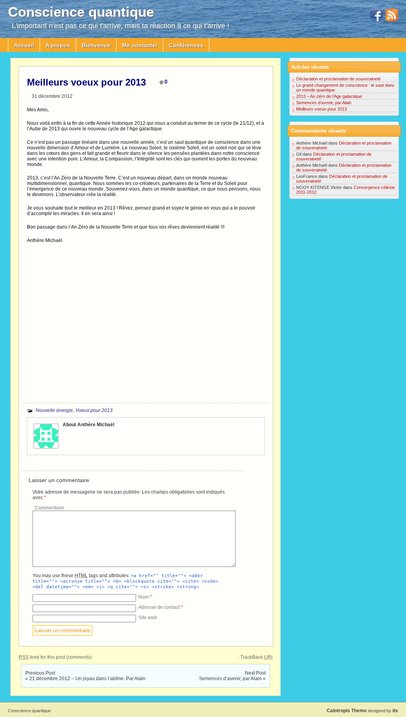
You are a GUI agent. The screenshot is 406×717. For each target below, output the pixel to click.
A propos (58, 45)
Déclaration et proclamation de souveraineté (338, 78)
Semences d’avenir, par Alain (230, 678)
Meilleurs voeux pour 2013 (86, 82)
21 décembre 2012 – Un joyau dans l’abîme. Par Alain (87, 678)
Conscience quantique (81, 11)
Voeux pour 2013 (94, 410)
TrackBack (256, 657)
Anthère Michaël (95, 424)
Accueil (24, 45)
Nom (145, 597)
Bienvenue (96, 45)
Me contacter (139, 45)
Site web (147, 617)
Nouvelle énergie (54, 410)
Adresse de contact (160, 607)
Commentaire (49, 508)
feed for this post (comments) (55, 657)
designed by (362, 710)
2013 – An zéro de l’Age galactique (329, 96)
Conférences (186, 45)
